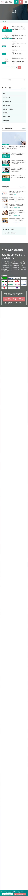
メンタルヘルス (6, 97)
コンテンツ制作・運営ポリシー (10, 233)
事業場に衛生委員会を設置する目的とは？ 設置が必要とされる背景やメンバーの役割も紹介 (17, 212)
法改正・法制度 (6, 116)
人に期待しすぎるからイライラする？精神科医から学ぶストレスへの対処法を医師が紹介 (18, 170)
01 (8, 67)
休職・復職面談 (6, 105)
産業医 (4, 93)
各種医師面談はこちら (21, 894)
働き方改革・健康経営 (8, 109)
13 (16, 67)
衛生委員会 (5, 112)
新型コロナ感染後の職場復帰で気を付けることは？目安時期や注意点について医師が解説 (18, 162)
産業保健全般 (6, 120)
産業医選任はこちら (8, 894)
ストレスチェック (7, 101)
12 (12, 67)
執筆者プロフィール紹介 (8, 229)
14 (19, 67)
